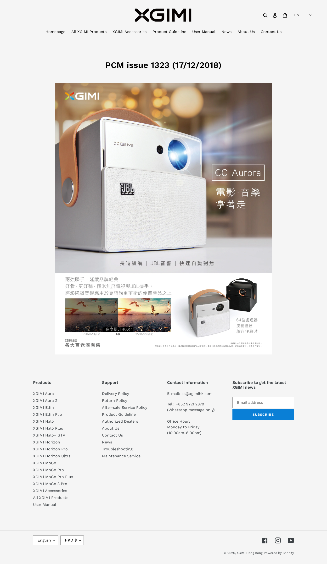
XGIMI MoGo (44, 463)
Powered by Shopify (279, 553)
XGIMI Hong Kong (250, 553)
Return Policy (114, 400)
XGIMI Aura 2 (45, 400)
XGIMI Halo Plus (48, 428)
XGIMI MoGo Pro (48, 470)
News (107, 442)
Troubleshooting (117, 449)
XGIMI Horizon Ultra (52, 456)
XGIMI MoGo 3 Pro (50, 483)
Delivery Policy (115, 393)
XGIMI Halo (43, 421)
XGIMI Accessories (50, 490)
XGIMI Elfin (43, 407)
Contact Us (112, 435)
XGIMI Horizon (46, 442)
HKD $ (71, 540)
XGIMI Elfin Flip (47, 414)
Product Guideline (119, 414)
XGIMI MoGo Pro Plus (53, 477)
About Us (110, 428)
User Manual (44, 504)
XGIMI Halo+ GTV (49, 435)
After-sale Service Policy (124, 407)
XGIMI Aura (43, 393)
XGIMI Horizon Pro (50, 449)
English (44, 540)
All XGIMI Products (50, 497)
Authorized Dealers (120, 421)
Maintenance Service (121, 456)
